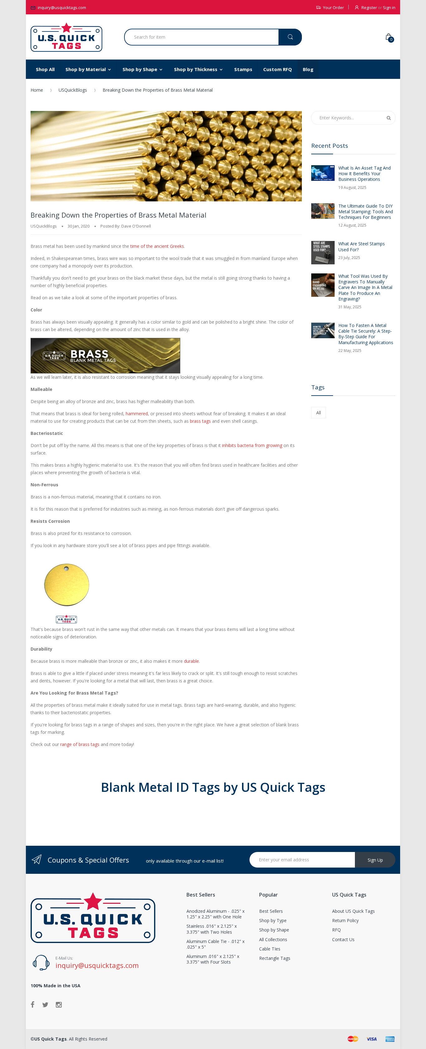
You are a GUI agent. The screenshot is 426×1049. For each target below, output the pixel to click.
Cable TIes (269, 949)
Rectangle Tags (274, 958)
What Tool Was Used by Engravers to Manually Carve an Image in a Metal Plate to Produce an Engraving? (365, 287)
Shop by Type (273, 920)
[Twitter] (45, 1004)
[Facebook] (33, 1004)
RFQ (336, 930)
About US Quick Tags (353, 911)
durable (191, 661)
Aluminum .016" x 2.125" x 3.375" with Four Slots (212, 959)
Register (369, 7)
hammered (137, 413)
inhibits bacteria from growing (252, 445)
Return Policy (345, 920)
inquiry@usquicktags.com (62, 7)
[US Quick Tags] (66, 37)
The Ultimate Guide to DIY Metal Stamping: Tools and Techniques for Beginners (365, 211)
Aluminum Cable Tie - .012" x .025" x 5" (215, 944)
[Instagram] (59, 1004)
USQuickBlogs (73, 90)
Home (37, 90)
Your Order (333, 7)
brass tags (200, 421)
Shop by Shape (274, 930)
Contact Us (343, 939)
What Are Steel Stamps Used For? (361, 246)
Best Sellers (271, 911)
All (318, 413)
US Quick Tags (50, 1039)
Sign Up (375, 860)
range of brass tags (79, 744)
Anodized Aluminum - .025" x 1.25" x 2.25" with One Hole (215, 914)
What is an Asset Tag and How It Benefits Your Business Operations (364, 173)
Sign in (389, 7)
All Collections (273, 939)
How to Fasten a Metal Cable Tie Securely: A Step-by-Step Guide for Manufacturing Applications (365, 334)
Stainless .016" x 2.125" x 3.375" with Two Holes (211, 929)
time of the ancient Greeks (157, 246)
